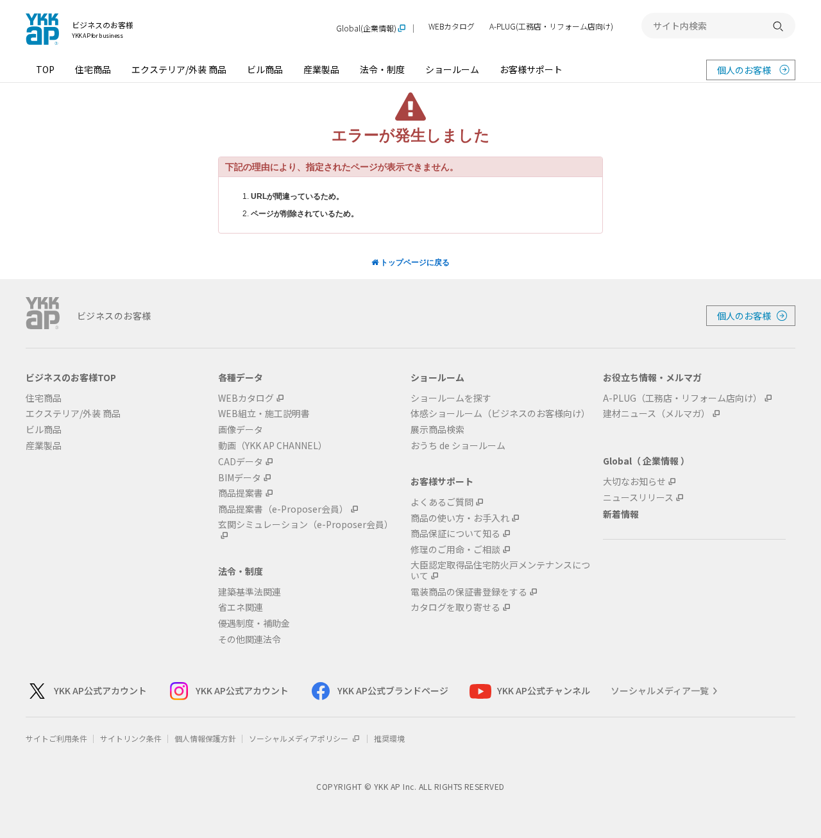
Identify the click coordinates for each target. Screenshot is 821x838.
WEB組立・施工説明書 (264, 413)
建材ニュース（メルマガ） (656, 413)
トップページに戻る (414, 262)
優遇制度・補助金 (254, 623)
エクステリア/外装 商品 (178, 69)
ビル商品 (265, 69)
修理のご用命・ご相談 (455, 549)
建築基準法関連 (249, 591)
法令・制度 (382, 69)
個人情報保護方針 (205, 738)
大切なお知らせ (634, 481)
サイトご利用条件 (56, 738)
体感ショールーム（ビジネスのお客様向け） (500, 413)
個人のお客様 (744, 70)
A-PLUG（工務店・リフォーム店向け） (682, 398)
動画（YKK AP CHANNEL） (272, 445)
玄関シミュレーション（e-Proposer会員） (305, 525)
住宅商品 (93, 69)
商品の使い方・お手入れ (459, 518)
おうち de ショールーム (457, 445)
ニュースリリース (638, 497)
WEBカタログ (451, 26)
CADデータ (240, 461)
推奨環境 (389, 738)
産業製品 (321, 69)
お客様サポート (531, 69)
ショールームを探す (450, 398)
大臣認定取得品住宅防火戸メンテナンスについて (500, 570)
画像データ (240, 429)
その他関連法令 (249, 639)
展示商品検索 (437, 429)
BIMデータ (239, 477)
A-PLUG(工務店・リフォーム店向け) (551, 26)
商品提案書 (240, 493)
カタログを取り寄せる (455, 607)
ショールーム (452, 69)
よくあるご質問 (441, 502)
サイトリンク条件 (131, 738)
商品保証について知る (455, 533)
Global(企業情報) (366, 28)
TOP (45, 69)
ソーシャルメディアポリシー (299, 738)
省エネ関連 (240, 607)
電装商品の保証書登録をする (468, 591)
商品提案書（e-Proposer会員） (283, 509)
